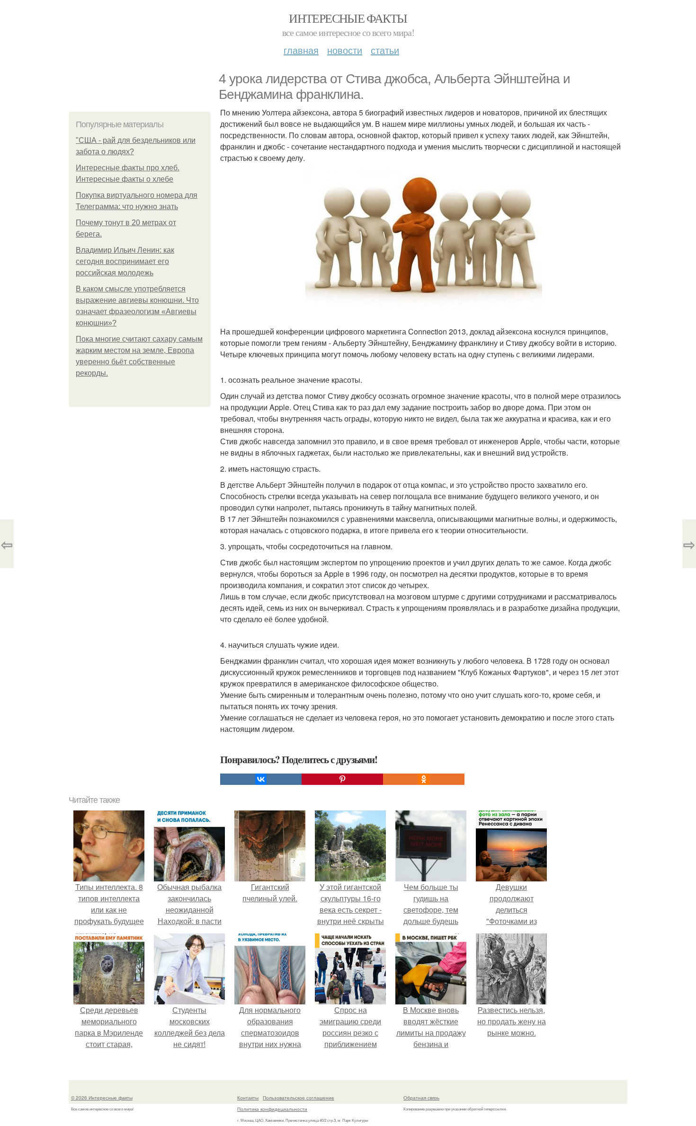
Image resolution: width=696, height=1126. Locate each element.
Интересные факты (348, 18)
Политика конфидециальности (272, 1109)
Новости (344, 50)
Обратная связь (421, 1097)
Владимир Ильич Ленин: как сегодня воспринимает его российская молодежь (125, 261)
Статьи (385, 50)
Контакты (248, 1097)
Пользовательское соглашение (298, 1097)
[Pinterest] (342, 779)
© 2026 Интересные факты (102, 1097)
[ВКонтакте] (261, 779)
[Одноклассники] (423, 779)
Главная (301, 50)
